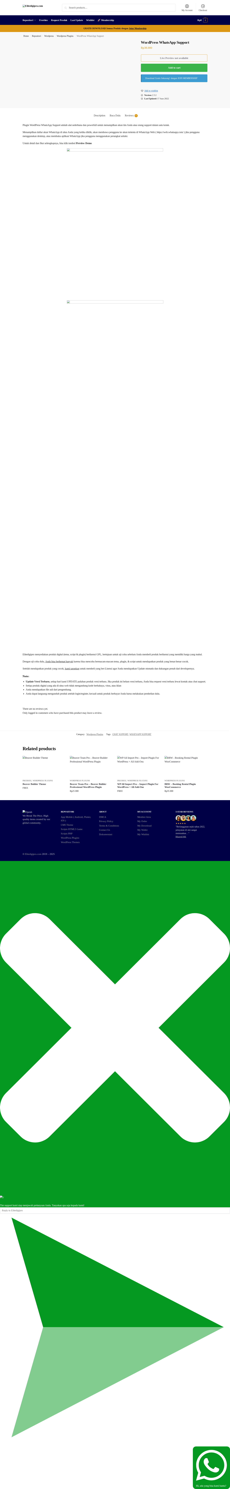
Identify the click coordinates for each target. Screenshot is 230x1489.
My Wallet (142, 830)
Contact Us (104, 830)
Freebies (27, 781)
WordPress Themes (70, 842)
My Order (142, 821)
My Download (144, 825)
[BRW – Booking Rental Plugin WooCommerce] (186, 767)
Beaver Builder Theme (34, 784)
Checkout (203, 10)
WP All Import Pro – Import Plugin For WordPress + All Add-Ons (137, 785)
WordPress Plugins (70, 838)
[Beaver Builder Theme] (44, 767)
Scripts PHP (66, 833)
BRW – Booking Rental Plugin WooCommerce (180, 785)
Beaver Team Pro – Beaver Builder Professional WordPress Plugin (88, 785)
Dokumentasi (105, 834)
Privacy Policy (106, 821)
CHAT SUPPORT (120, 734)
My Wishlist (143, 834)
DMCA (102, 817)
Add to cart (174, 67)
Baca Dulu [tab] (115, 115)
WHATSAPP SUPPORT (140, 734)
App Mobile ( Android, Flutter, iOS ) (76, 819)
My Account (187, 10)
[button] (202, 20)
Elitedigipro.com (33, 854)
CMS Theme (67, 825)
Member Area (144, 817)
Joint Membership (138, 28)
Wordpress (49, 36)
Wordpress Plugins (65, 36)
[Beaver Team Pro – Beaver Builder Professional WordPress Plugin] (91, 767)
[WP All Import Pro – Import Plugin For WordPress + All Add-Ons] (138, 767)
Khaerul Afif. (181, 837)
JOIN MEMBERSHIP (187, 78)
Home (26, 36)
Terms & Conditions (109, 825)
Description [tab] (99, 115)
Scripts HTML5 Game (72, 829)
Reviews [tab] (131, 115)
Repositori (36, 36)
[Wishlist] (63, 760)
